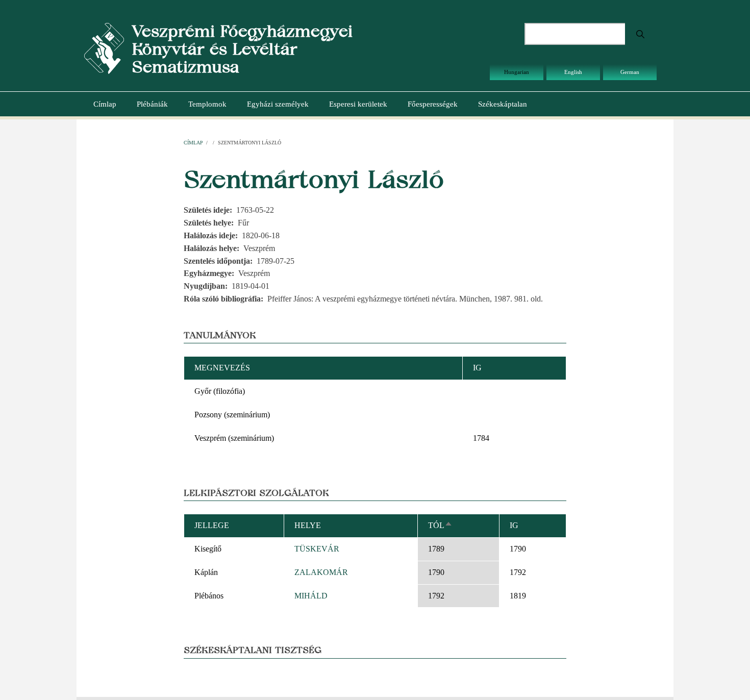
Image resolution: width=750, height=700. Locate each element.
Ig (514, 525)
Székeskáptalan (502, 104)
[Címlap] (104, 47)
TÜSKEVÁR (316, 548)
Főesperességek (433, 104)
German (629, 72)
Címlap (104, 104)
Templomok (207, 104)
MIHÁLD (311, 595)
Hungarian (516, 72)
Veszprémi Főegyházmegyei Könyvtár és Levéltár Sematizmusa (242, 49)
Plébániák (152, 104)
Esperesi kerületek (358, 104)
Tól (440, 525)
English (573, 72)
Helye (307, 525)
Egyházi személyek (278, 104)
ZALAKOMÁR (321, 572)
